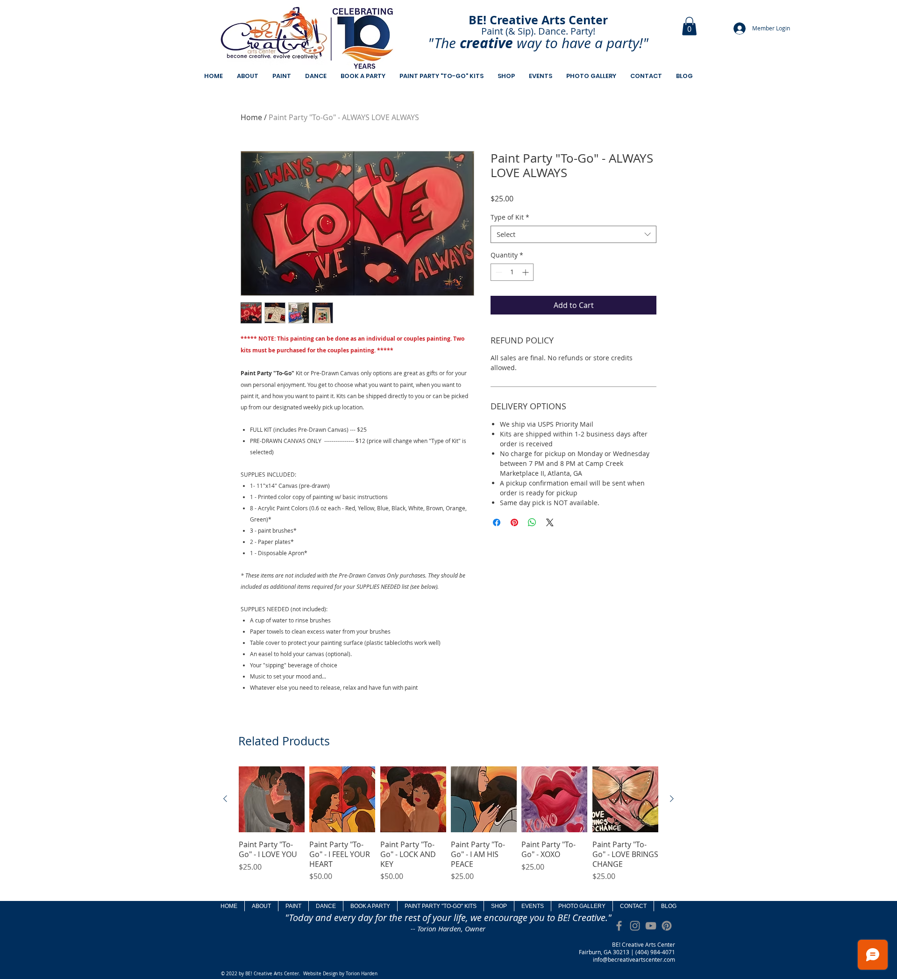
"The (442, 43)
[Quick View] (272, 799)
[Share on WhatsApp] (532, 522)
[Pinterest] (666, 925)
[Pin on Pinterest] (514, 522)
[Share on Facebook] (496, 522)
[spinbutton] (512, 272)
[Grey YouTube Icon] (650, 925)
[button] (689, 26)
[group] (448, 829)
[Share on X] (549, 522)
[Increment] (526, 272)
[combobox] (573, 234)
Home (251, 117)
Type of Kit (510, 217)
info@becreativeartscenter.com (634, 959)
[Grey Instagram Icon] (634, 925)
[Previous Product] (225, 798)
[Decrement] (498, 272)
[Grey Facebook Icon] (619, 925)
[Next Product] (671, 798)
